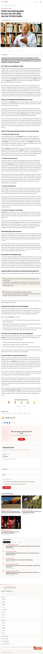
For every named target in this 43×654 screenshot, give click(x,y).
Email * (4, 474)
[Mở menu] (40, 2)
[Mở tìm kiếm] (38, 2)
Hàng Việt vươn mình (10, 417)
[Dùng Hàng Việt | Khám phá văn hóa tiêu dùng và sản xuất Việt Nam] (2, 587)
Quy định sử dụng (5, 638)
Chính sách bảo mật (5, 643)
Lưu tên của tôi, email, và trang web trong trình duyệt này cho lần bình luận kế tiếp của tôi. (19, 481)
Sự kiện (3, 617)
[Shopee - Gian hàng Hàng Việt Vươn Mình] (37, 648)
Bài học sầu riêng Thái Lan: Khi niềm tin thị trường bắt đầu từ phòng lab (31, 512)
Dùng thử (3, 604)
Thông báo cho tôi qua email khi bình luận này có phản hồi (15, 484)
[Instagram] (12, 594)
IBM (11, 413)
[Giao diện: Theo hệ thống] (36, 2)
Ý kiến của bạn (5, 456)
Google (8, 413)
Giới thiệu (3, 622)
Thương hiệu (4, 609)
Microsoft (15, 413)
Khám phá (4, 599)
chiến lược (3, 413)
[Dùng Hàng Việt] (2, 594)
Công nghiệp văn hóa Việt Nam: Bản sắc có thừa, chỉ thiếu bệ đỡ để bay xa (10, 532)
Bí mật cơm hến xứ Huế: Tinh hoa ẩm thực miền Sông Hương (19, 559)
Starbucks (25, 413)
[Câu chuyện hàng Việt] (7, 594)
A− (2, 50)
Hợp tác (3, 630)
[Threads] (15, 594)
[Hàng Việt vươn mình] (5, 594)
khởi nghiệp (13, 90)
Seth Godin (20, 413)
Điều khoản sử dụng (5, 641)
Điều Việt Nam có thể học (12, 5)
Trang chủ (2, 5)
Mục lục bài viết (21, 54)
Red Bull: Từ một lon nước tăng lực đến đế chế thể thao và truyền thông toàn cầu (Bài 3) (11, 512)
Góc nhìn (6, 5)
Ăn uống (3, 601)
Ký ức (3, 612)
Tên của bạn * (5, 469)
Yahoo (29, 413)
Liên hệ (3, 625)
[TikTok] (10, 594)
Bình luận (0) (5, 454)
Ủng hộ (21, 439)
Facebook (9, 454)
